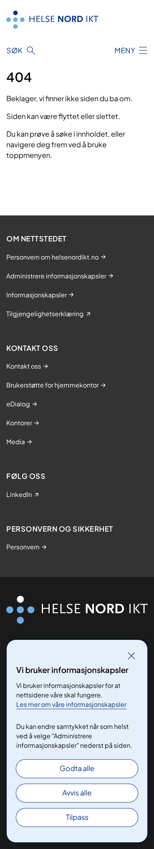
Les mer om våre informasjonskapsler (71, 704)
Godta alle (77, 768)
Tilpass (77, 816)
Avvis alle (77, 792)
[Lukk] (131, 655)
